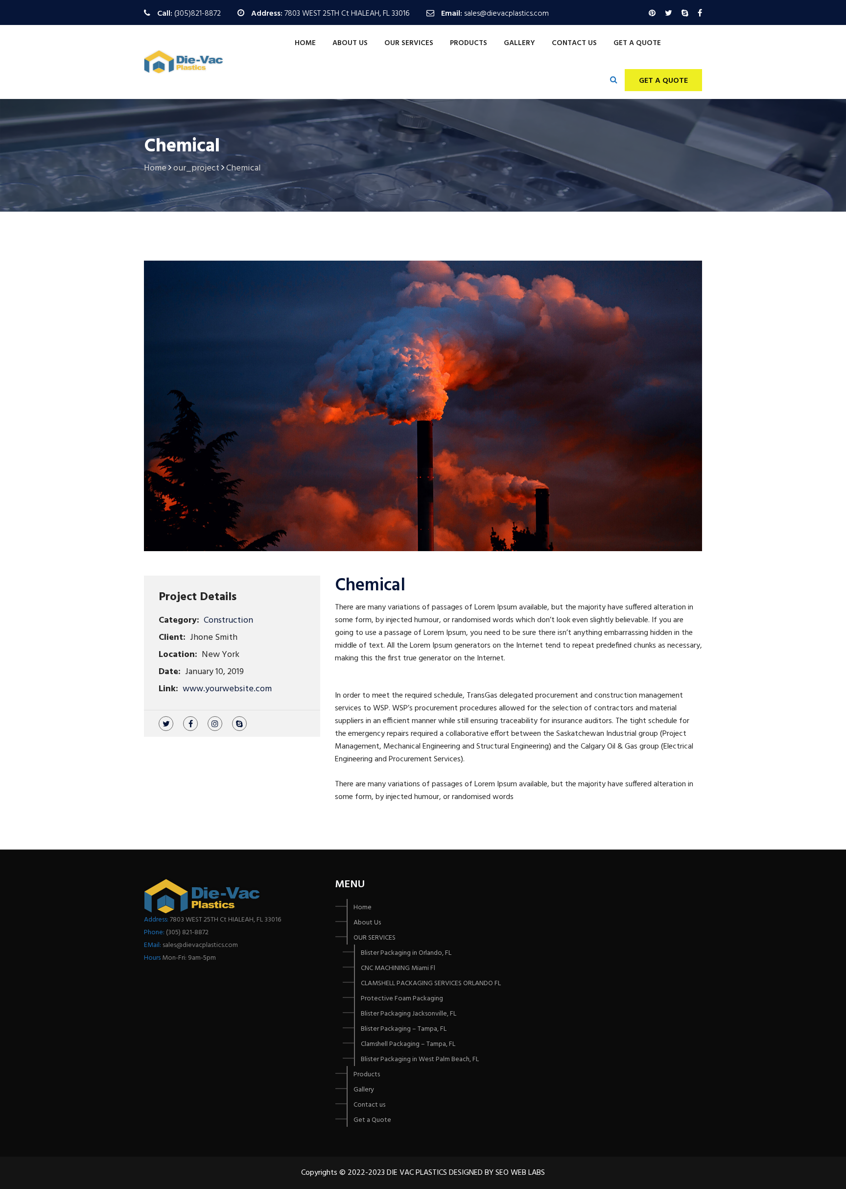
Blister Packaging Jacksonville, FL (408, 1013)
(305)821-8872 (197, 13)
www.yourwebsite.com (227, 689)
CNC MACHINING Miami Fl (398, 968)
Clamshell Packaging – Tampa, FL (408, 1044)
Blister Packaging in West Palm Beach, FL (420, 1059)
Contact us (574, 43)
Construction (228, 620)
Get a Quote (637, 43)
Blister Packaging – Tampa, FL (403, 1029)
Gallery (519, 43)
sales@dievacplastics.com (506, 13)
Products (468, 43)
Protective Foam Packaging (402, 998)
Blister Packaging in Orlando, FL (406, 953)
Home (305, 43)
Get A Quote (663, 80)
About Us (350, 43)
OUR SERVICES (408, 43)
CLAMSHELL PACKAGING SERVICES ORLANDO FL (431, 983)
